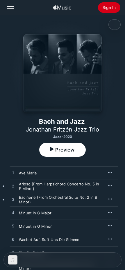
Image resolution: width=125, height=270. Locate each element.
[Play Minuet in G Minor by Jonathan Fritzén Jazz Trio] (13, 226)
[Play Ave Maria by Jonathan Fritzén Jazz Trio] (13, 173)
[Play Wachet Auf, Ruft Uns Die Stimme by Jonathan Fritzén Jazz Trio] (13, 239)
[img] (62, 7)
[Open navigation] (10, 7)
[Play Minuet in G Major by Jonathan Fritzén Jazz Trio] (13, 213)
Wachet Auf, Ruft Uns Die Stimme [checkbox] (49, 239)
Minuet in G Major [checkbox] (35, 213)
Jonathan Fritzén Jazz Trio (62, 129)
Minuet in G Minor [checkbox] (35, 226)
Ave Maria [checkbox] (28, 173)
